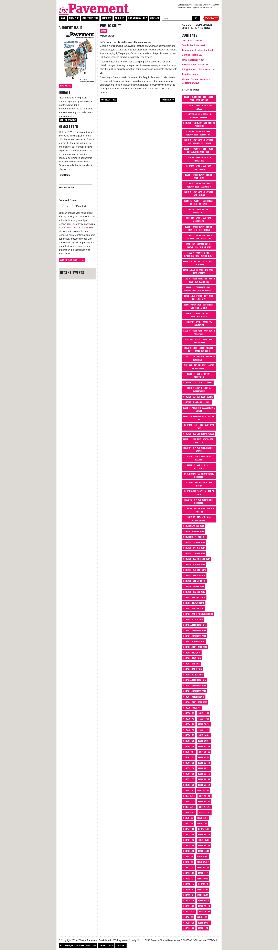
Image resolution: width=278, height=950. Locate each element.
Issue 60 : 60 (188, 762)
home (62, 18)
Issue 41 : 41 (188, 829)
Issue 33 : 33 (188, 851)
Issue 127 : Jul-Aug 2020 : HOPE (197, 402)
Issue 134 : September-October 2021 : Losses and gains (199, 349)
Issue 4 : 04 (202, 817)
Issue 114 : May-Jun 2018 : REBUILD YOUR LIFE (199, 510)
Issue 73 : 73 (204, 724)
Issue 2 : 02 (188, 823)
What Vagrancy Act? (193, 60)
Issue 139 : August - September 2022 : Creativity (198, 306)
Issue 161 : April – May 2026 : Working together (199, 116)
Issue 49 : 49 (189, 795)
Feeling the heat (204, 50)
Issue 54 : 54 (204, 779)
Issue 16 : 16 (188, 889)
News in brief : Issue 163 (195, 64)
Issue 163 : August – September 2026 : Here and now (199, 98)
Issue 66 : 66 (188, 746)
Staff (103, 30)
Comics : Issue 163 (192, 55)
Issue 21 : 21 (203, 900)
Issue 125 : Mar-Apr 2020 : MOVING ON (198, 418)
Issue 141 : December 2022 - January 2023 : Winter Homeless (199, 289)
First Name (65, 175)
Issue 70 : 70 (188, 735)
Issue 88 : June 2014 (192, 658)
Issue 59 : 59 (204, 762)
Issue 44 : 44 (205, 806)
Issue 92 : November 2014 (194, 636)
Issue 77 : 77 (203, 713)
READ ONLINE (65, 85)
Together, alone (190, 74)
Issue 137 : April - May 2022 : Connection (199, 324)
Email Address (67, 187)
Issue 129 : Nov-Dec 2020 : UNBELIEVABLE (199, 390)
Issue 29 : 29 (188, 873)
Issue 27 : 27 (204, 922)
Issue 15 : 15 (203, 884)
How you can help (137, 18)
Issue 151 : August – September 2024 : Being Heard (198, 202)
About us (120, 18)
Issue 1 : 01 (202, 823)
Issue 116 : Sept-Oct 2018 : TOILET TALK (199, 493)
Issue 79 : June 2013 (192, 707)
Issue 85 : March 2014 (193, 674)
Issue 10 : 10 (203, 851)
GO (196, 18)
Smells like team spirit (193, 45)
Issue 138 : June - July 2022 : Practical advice (199, 315)
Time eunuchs (207, 69)
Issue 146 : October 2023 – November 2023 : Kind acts (198, 246)
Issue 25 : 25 (204, 911)
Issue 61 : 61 (203, 757)
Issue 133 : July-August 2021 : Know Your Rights (199, 358)
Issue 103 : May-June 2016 (194, 575)
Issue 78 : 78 (188, 713)
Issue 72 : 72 (188, 729)
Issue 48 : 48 (204, 795)
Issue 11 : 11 (203, 873)
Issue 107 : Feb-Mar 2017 (194, 553)
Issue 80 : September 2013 (195, 702)
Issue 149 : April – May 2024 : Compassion (198, 220)
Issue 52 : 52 (204, 784)
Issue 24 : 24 (189, 911)
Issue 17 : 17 (202, 889)
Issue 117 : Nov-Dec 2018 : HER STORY (199, 484)
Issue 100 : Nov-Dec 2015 (194, 591)
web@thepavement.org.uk (74, 227)
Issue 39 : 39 (188, 834)
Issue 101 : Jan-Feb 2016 (193, 586)
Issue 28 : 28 (188, 928)
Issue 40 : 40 (204, 829)
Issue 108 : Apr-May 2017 (194, 547)
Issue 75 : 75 (203, 718)
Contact (154, 18)
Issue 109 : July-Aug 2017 (194, 542)
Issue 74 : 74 (188, 724)
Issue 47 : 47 (188, 801)
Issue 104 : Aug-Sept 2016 (194, 569)
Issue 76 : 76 (188, 718)
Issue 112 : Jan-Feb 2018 (193, 525)
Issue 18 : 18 (188, 895)
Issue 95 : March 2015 (193, 619)
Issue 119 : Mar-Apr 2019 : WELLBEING (199, 467)
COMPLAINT (121, 945)
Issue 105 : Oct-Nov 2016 (194, 564)
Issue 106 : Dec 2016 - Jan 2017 (196, 558)
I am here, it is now (192, 40)
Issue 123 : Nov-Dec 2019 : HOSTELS (198, 433)
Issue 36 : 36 (204, 840)
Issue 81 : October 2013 (193, 696)
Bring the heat (189, 69)
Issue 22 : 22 (188, 906)
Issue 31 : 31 (188, 867)
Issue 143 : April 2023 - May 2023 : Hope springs (198, 272)
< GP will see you (108, 99)
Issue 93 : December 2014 (194, 630)
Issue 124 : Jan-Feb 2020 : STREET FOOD (199, 427)
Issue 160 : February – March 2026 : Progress (199, 124)
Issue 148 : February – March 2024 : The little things (198, 228)
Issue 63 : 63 (204, 751)
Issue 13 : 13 (202, 878)
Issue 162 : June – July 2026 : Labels (199, 107)
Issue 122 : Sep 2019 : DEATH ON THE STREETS (198, 441)
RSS (111, 945)
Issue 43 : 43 (189, 812)
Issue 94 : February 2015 (194, 625)
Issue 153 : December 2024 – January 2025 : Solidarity (199, 185)
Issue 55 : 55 (188, 779)
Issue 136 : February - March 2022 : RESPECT (199, 332)
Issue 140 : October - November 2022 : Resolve (198, 297)
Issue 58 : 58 (188, 768)
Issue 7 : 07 (202, 917)
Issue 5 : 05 (188, 817)
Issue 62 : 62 (188, 757)
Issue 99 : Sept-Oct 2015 (194, 597)
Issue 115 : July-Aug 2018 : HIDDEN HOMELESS (199, 501)
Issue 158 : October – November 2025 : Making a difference (199, 142)
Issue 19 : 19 (202, 895)
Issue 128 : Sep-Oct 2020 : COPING (198, 396)
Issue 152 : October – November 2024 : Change (199, 194)
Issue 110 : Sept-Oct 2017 (194, 536)
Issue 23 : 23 (204, 906)
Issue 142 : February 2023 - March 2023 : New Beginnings (199, 280)
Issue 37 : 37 (188, 840)
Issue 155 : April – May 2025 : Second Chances (199, 168)
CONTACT (103, 945)
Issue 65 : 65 (204, 746)
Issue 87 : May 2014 (191, 663)
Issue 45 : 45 (189, 806)
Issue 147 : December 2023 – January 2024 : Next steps (199, 237)
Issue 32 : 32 (203, 862)
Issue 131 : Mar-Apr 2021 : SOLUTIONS (199, 375)
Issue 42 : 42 (204, 812)
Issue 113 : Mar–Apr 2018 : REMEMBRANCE (199, 519)
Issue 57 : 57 (204, 768)
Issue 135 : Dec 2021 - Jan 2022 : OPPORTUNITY (198, 341)
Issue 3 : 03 (188, 862)
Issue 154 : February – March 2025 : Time (198, 176)
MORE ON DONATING (68, 120)
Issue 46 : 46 (204, 801)
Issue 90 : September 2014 (195, 647)
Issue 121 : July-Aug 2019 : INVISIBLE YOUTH (199, 449)
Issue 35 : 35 (188, 845)
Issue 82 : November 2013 (194, 691)
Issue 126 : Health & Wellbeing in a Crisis (199, 409)
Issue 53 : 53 (188, 784)
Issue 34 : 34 (204, 845)
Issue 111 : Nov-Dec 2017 (193, 531)
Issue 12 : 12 (188, 878)
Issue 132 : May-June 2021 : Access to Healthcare (198, 367)
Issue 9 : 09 (188, 856)
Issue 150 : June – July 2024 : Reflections (199, 211)
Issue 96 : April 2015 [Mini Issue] (198, 614)
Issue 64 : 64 (189, 751)
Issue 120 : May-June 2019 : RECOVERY (199, 458)
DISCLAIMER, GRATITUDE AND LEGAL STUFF (78, 945)
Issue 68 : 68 (188, 740)
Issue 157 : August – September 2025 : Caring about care (198, 150)
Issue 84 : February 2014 (194, 680)
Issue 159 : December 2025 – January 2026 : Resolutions (199, 133)
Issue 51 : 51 (188, 790)
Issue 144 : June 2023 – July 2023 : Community (198, 263)
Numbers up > (167, 99)
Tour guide (188, 50)
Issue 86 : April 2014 (192, 669)
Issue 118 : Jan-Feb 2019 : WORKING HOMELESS (199, 475)
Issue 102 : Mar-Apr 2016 (194, 580)
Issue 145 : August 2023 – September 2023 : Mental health (199, 254)
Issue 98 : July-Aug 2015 (193, 602)
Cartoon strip (90, 18)
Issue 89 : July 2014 (191, 652)
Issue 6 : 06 (202, 856)
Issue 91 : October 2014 (193, 641)
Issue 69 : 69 (204, 735)
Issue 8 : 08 (188, 917)
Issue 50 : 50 (203, 790)
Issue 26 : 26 (188, 922)
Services (106, 18)
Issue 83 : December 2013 (194, 685)
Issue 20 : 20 (188, 900)
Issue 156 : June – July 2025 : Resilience (199, 159)
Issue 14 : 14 (188, 884)
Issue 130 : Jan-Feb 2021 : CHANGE (197, 382)
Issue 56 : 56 (188, 773)
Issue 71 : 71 (203, 729)
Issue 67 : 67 (204, 740)
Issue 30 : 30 (203, 867)
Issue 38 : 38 (204, 834)
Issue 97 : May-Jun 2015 (193, 608)
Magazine (74, 18)
